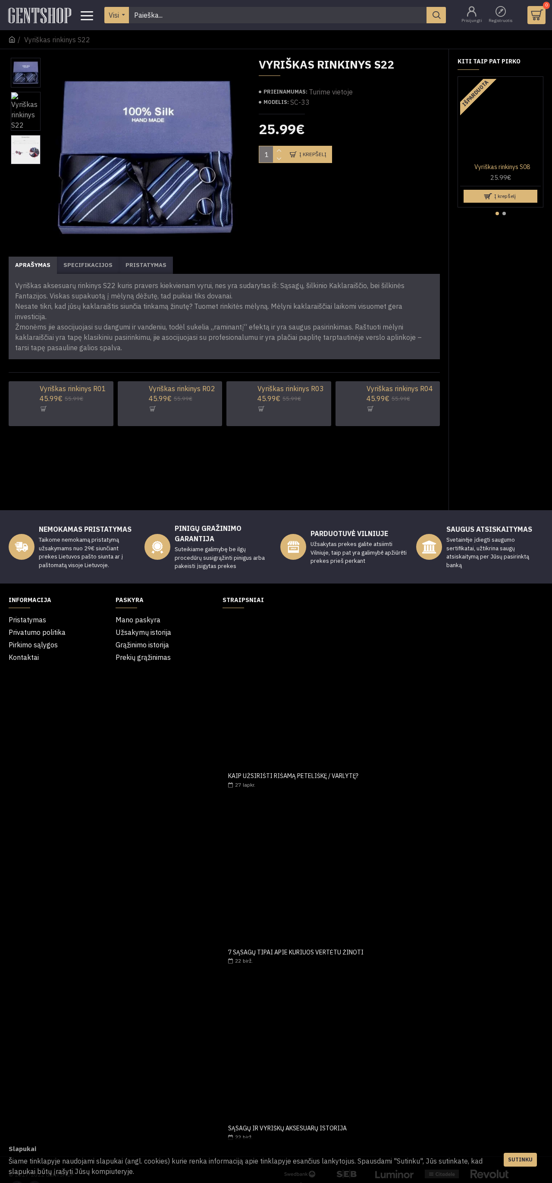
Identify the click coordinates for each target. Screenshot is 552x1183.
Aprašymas (32, 265)
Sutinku (520, 1159)
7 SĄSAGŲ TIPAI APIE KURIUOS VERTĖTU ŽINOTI (296, 952)
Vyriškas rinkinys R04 (400, 388)
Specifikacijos (88, 265)
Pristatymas (145, 265)
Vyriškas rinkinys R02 (182, 388)
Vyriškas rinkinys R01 (73, 388)
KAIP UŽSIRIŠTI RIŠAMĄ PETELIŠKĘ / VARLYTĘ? (293, 776)
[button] (497, 213)
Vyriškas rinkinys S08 (502, 167)
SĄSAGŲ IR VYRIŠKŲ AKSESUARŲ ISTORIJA (287, 1128)
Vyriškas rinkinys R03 (290, 388)
